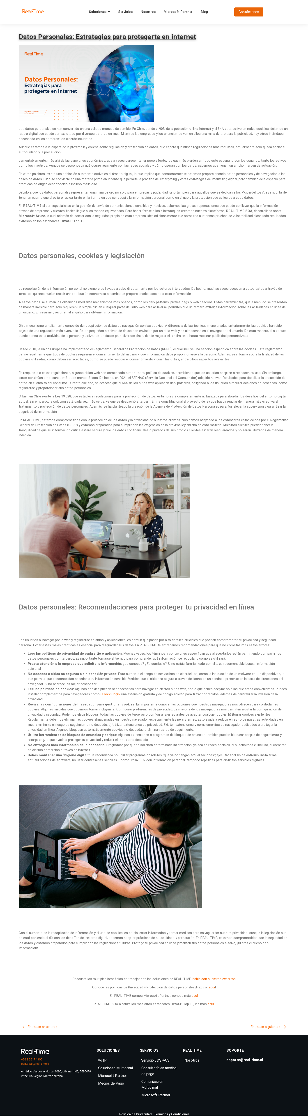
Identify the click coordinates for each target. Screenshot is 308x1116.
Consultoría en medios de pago (159, 1071)
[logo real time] (35, 1051)
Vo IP (102, 1060)
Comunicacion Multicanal (152, 1084)
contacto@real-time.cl (35, 1063)
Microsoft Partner (112, 1076)
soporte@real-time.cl (244, 1060)
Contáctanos (249, 12)
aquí (212, 987)
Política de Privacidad (135, 1114)
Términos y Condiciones (172, 1114)
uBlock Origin (110, 694)
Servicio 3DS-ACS (155, 1060)
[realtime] (33, 11)
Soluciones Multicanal (115, 1068)
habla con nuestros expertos (214, 979)
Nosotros (191, 1060)
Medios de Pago (111, 1083)
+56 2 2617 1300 (31, 1059)
